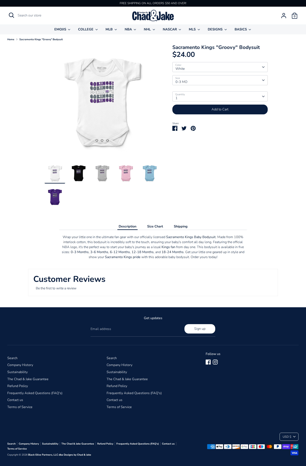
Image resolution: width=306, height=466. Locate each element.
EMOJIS (60, 29)
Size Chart (155, 226)
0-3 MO (181, 82)
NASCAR (170, 29)
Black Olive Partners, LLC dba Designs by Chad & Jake (59, 454)
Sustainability (17, 372)
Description (127, 226)
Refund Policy (17, 386)
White (180, 68)
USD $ (287, 437)
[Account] (284, 15)
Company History (20, 365)
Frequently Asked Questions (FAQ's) (34, 393)
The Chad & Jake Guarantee (28, 379)
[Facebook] (208, 362)
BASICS (241, 29)
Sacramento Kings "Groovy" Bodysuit (41, 39)
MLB (109, 29)
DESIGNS (215, 29)
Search (12, 358)
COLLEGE (86, 29)
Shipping (181, 226)
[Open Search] (11, 15)
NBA (129, 29)
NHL (148, 29)
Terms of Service (19, 407)
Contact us (15, 400)
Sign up (199, 328)
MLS (193, 29)
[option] (102, 103)
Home (10, 39)
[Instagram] (215, 362)
